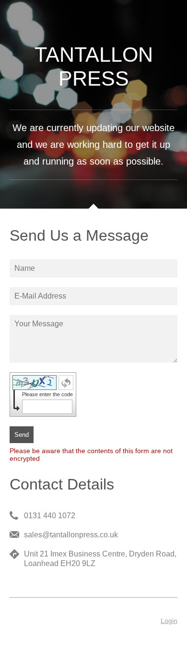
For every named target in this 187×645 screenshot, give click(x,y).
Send (21, 434)
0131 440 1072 (49, 516)
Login (169, 620)
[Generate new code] (65, 382)
